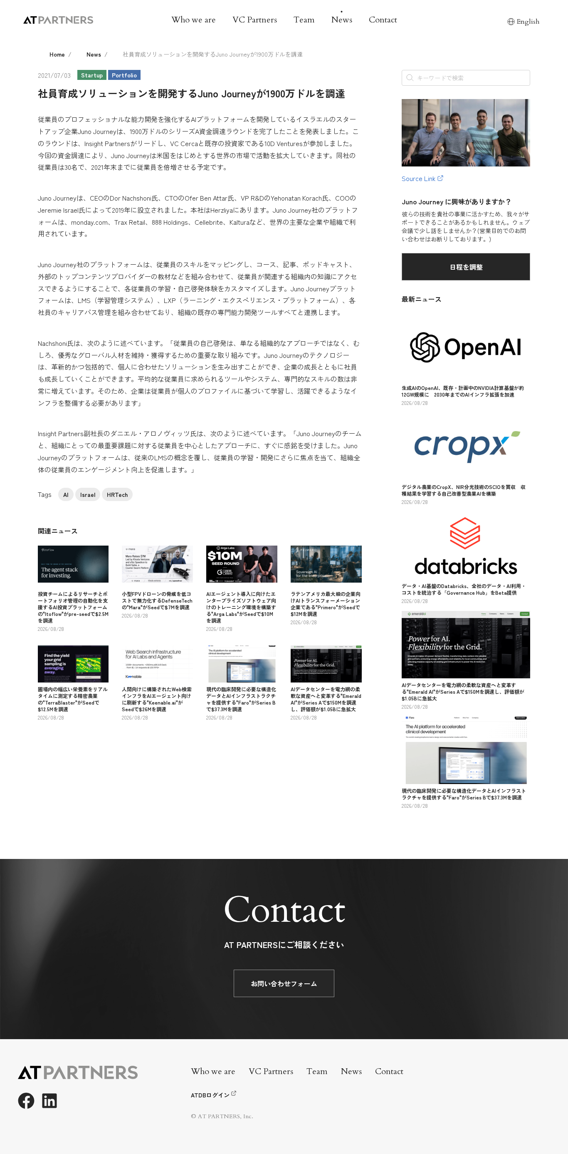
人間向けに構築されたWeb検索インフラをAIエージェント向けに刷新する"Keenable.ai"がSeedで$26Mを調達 (157, 698)
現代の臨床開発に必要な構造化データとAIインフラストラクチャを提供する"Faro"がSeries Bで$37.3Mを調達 (241, 698)
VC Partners (254, 19)
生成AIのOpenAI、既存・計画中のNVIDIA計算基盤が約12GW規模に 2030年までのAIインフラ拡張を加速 (463, 391)
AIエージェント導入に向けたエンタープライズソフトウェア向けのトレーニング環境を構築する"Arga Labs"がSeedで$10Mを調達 (241, 607)
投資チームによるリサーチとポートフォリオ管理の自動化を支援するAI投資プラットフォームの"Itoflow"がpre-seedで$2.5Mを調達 (73, 607)
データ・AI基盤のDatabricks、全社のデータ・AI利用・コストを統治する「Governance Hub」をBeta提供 (464, 589)
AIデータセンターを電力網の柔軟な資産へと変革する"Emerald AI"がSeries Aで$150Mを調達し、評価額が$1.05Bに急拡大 (326, 698)
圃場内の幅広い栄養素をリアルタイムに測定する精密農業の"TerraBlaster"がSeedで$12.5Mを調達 (73, 698)
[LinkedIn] (49, 1100)
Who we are (193, 19)
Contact (383, 19)
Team (304, 19)
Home (57, 54)
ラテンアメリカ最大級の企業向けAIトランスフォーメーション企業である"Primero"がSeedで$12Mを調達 (326, 603)
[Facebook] (26, 1100)
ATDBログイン (210, 1095)
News (341, 19)
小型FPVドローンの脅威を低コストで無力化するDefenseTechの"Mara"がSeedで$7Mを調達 (157, 600)
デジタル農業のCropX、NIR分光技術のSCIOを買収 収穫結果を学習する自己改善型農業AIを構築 (464, 490)
